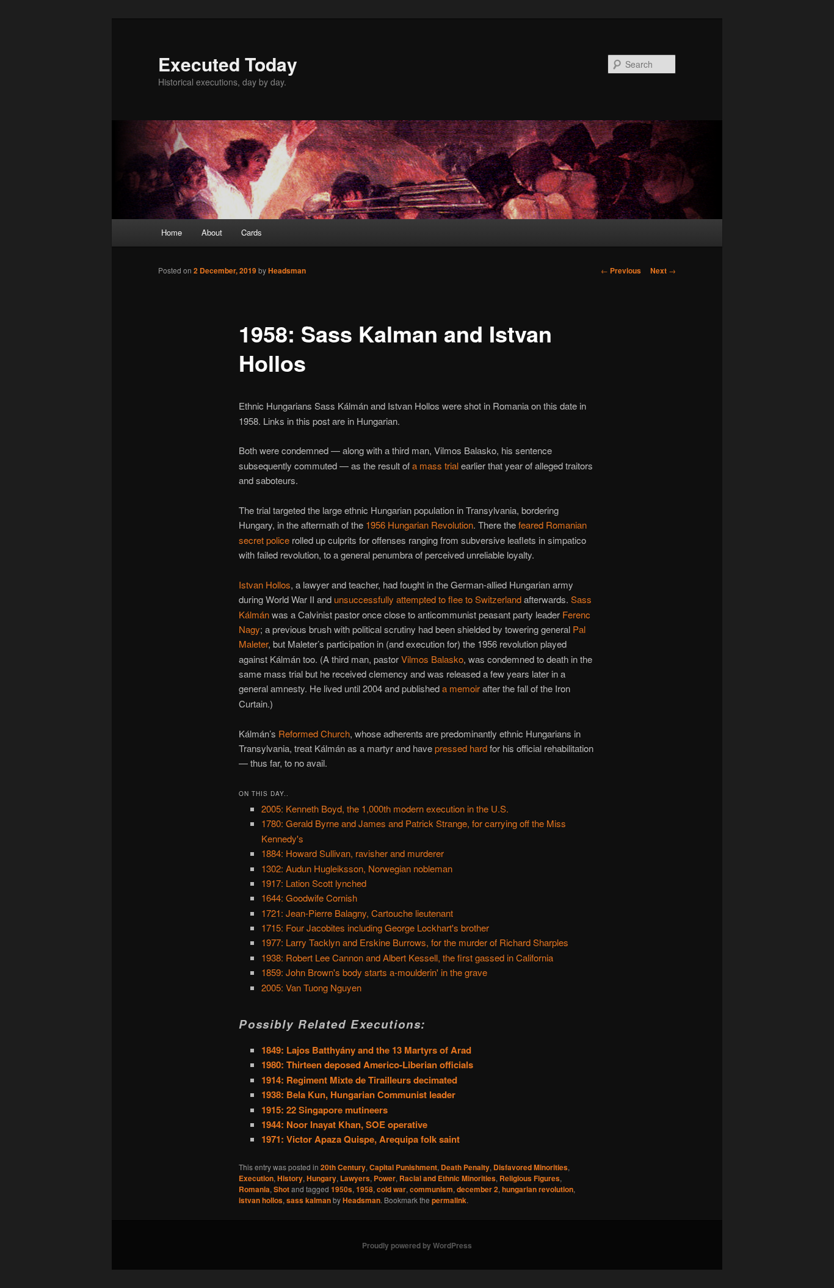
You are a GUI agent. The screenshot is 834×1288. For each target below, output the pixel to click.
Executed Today (227, 64)
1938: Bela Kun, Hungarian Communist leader (358, 1094)
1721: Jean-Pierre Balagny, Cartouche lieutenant (357, 912)
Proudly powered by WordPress (417, 1245)
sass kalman (308, 1200)
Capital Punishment (403, 1167)
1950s (341, 1189)
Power (385, 1178)
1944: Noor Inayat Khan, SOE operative (344, 1124)
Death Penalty (465, 1167)
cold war (391, 1189)
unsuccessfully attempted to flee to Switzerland (427, 599)
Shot (281, 1189)
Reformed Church (314, 733)
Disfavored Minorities (530, 1167)
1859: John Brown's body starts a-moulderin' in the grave (374, 972)
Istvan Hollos (265, 584)
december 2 (477, 1189)
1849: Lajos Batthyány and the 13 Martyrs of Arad (366, 1050)
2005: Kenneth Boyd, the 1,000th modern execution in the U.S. (385, 808)
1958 (364, 1189)
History (290, 1178)
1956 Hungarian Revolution (419, 524)
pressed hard (461, 748)
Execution (256, 1178)
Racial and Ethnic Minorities (447, 1178)
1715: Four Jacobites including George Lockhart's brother (375, 927)
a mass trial (435, 465)
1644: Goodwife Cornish (309, 897)
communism (431, 1189)
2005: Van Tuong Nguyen (311, 987)
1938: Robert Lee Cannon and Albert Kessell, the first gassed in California (407, 957)
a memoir (461, 688)
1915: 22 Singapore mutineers (324, 1109)
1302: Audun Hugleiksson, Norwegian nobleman (356, 868)
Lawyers (355, 1178)
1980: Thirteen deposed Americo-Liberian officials (367, 1064)
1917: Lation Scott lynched (313, 883)
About (211, 232)
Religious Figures (529, 1178)
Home (171, 232)
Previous (621, 270)
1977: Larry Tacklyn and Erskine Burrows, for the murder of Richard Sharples (414, 942)
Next (663, 270)
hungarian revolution (537, 1189)
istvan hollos (261, 1200)
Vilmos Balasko (432, 659)
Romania (254, 1189)
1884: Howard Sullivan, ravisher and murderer (352, 853)
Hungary (321, 1178)
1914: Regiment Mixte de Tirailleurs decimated (359, 1080)
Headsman (287, 270)
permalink (449, 1200)
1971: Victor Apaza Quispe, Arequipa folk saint (360, 1139)
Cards (251, 232)
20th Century (343, 1167)
